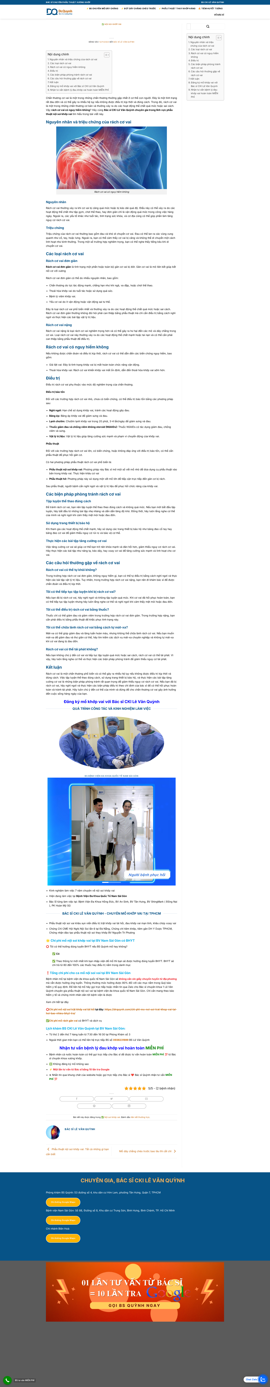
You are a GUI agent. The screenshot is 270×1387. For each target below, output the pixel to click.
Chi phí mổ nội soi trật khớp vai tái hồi (72, 1065)
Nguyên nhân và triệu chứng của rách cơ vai (73, 59)
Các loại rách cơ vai (60, 63)
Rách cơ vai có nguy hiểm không (67, 67)
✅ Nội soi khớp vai (111, 24)
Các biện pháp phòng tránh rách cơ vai (71, 74)
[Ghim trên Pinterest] (94, 1162)
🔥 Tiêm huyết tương (210, 8)
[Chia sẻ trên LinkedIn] (129, 1162)
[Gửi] (208, 26)
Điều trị (54, 70)
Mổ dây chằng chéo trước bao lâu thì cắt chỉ (145, 1207)
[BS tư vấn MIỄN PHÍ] (7, 1380)
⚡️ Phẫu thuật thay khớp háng (177, 8)
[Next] (169, 859)
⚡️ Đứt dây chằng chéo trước (138, 8)
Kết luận (54, 82)
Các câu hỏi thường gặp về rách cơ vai (71, 78)
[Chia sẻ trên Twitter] (111, 1155)
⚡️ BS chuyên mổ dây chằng (102, 8)
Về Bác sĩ (219, 15)
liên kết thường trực (140, 1173)
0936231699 (120, 1096)
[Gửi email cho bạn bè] (146, 1155)
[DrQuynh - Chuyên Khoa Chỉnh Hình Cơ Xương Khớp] (62, 11)
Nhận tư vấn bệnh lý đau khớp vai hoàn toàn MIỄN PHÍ (79, 90)
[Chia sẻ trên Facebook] (77, 1155)
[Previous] (54, 859)
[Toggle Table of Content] (105, 55)
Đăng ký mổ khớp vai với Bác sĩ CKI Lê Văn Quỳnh (77, 86)
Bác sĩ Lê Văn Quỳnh (123, 42)
